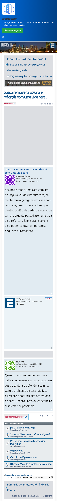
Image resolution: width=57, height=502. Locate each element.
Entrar (48, 76)
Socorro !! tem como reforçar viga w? (30, 434)
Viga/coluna (16, 450)
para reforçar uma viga (22, 427)
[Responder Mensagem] (10, 104)
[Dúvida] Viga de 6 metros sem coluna (31, 464)
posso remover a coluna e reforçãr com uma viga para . (25, 94)
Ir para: (11, 477)
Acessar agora (12, 30)
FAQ (11, 76)
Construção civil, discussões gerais (18, 475)
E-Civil (10, 59)
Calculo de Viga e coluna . (24, 457)
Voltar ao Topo (51, 293)
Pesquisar (22, 76)
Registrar (36, 76)
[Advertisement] (28, 135)
